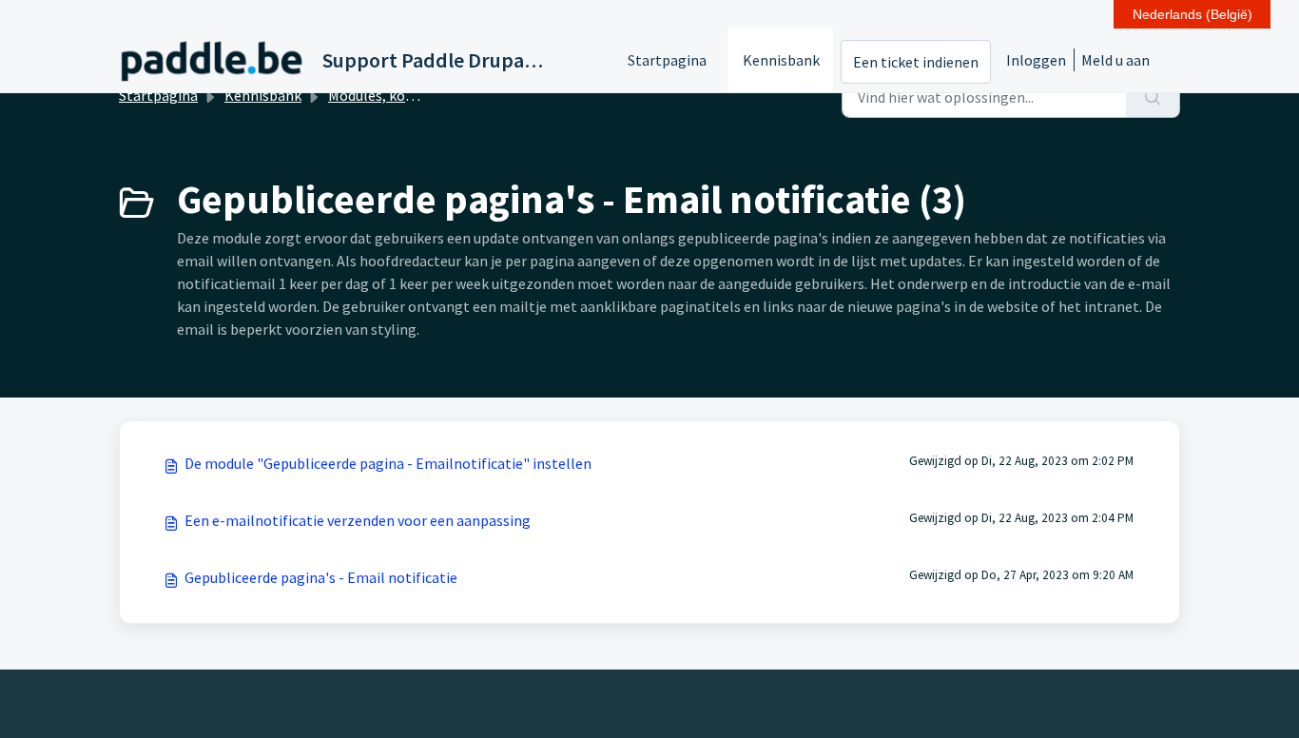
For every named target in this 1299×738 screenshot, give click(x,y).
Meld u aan (1115, 59)
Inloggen (1036, 59)
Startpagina (667, 59)
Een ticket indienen (916, 61)
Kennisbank (781, 59)
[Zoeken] (1153, 97)
